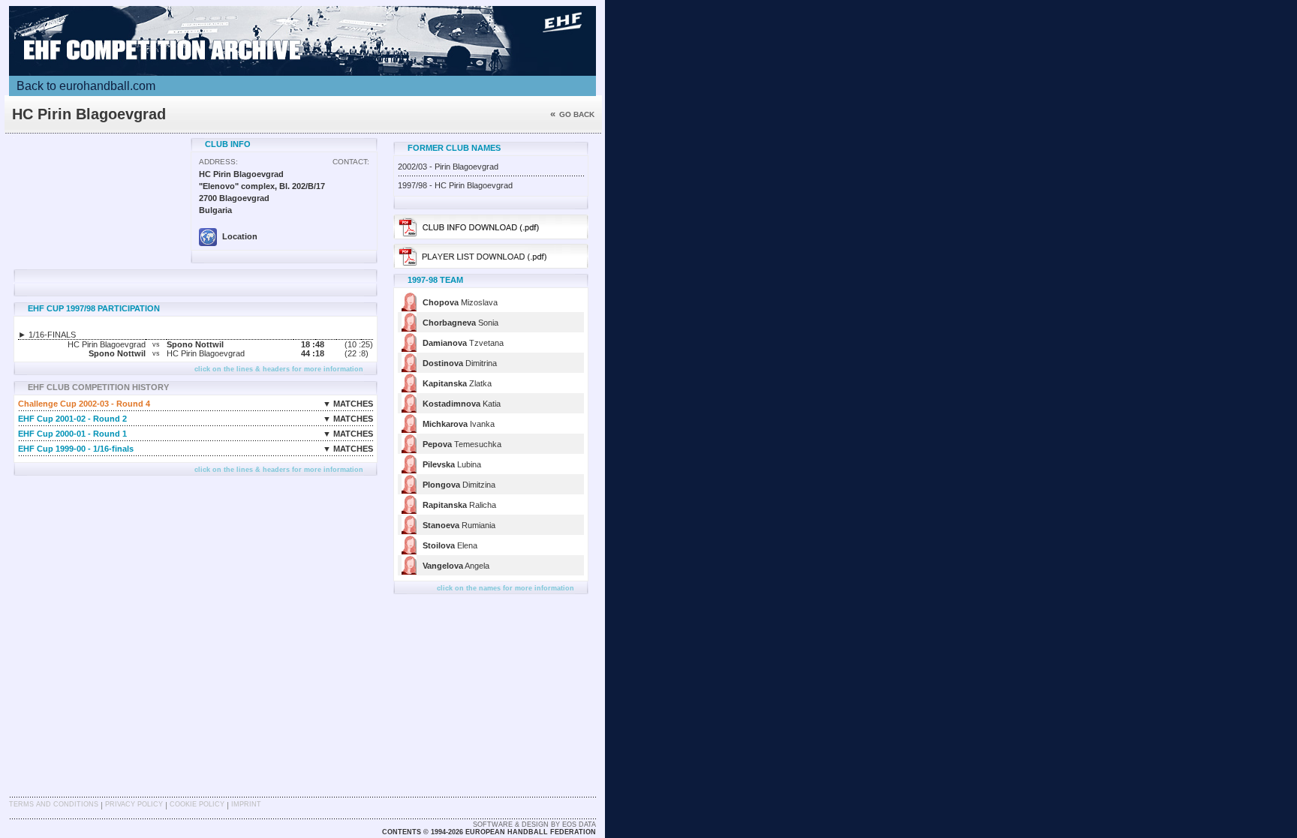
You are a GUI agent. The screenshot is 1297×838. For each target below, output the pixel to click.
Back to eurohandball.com (86, 86)
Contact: (351, 162)
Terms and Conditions (53, 804)
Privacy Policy (134, 804)
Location (238, 236)
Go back (572, 114)
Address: (218, 162)
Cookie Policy (197, 804)
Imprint (246, 804)
